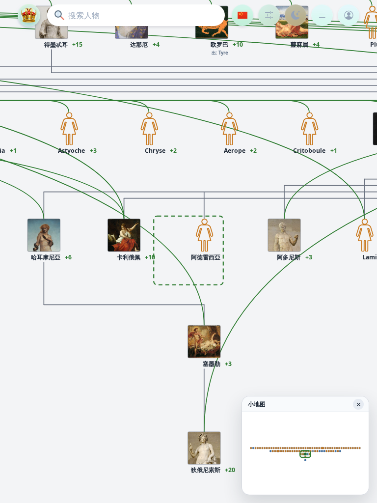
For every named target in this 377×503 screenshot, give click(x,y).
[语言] (242, 15)
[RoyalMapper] (29, 15)
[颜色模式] (295, 15)
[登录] (348, 15)
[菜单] (322, 15)
